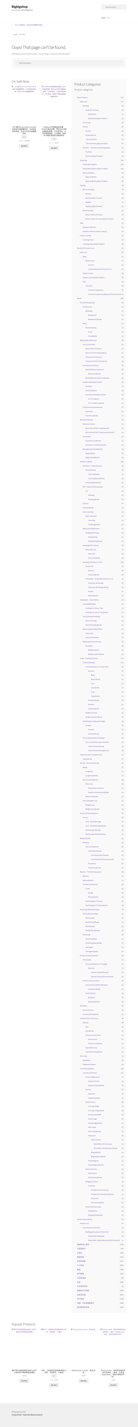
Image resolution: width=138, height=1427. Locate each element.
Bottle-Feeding (88, 189)
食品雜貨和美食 (83, 1307)
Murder (90, 893)
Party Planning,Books (93, 625)
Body (84, 256)
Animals (91, 671)
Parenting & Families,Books (95, 834)
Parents (91, 570)
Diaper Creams (88, 273)
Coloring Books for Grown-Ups (96, 667)
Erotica (88, 1089)
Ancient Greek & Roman (99, 972)
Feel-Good (92, 1127)
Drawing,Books (93, 499)
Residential (92, 315)
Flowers (88, 725)
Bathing (86, 106)
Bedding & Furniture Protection (97, 1232)
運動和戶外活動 (83, 1290)
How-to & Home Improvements (97, 742)
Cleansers (89, 286)
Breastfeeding (88, 210)
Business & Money (86, 420)
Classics (86, 503)
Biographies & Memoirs (88, 340)
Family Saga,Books (95, 1123)
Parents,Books (93, 575)
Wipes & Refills (90, 177)
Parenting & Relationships (89, 909)
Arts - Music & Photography (93, 487)
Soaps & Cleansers (92, 110)
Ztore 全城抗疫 (20, 25)
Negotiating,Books (92, 457)
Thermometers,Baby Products (96, 143)
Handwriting (92, 537)
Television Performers (93, 357)
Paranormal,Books (95, 1043)
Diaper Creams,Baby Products (94, 277)
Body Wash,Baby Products (97, 118)
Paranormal (92, 1039)
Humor (85, 817)
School (90, 591)
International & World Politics (96, 985)
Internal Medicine (91, 847)
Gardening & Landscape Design (94, 721)
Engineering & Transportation (91, 755)
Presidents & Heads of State (95, 395)
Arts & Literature (89, 344)
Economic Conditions (93, 441)
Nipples (88, 202)
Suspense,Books (94, 1098)
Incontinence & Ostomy (91, 1228)
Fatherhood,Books (92, 922)
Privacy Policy (17, 1414)
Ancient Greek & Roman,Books (102, 976)
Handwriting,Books (95, 541)
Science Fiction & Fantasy (89, 1018)
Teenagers (89, 947)
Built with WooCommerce (32, 1414)
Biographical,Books (98, 1156)
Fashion (91, 704)
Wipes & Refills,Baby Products (96, 181)
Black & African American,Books (97, 378)
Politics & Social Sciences (89, 955)
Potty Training (85, 235)
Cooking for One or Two (94, 608)
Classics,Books (88, 508)
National (91, 997)
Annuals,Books (93, 734)
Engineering (87, 759)
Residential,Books (95, 319)
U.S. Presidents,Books (96, 403)
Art (86, 491)
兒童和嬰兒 (81, 1248)
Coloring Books (94, 474)
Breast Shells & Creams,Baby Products (99, 219)
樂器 (79, 1269)
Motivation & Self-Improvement (97, 428)
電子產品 (80, 1299)
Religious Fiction (91, 1182)
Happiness (86, 1060)
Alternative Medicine (90, 780)
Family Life (89, 566)
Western (91, 968)
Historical (92, 1136)
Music (85, 323)
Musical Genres (90, 328)
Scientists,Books (91, 416)
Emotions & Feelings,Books (98, 587)
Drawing (91, 495)
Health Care (84, 1223)
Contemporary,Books (91, 1014)
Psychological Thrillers (94, 901)
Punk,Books (92, 336)
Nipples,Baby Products (93, 206)
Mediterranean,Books (96, 654)
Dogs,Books (95, 696)
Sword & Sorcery (91, 1048)
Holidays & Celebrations (100, 1190)
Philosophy (87, 960)
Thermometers (91, 139)
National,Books (94, 1002)
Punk (90, 332)
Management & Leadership (92, 449)
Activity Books (90, 470)
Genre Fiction (90, 1102)
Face (84, 282)
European (89, 646)
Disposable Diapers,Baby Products (95, 169)
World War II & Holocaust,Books (105, 1148)
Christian (91, 1186)
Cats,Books (95, 688)
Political (88, 386)
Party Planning (91, 621)
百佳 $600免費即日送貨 (34, 25)
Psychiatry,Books (94, 868)
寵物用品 (80, 1257)
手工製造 (80, 1265)
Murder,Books (93, 897)
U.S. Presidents (93, 399)
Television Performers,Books (96, 361)
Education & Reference (91, 528)
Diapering (83, 160)
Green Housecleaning (96, 746)
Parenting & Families (93, 830)
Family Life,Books (94, 1115)
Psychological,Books (96, 1165)
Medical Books (85, 838)
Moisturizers (90, 261)
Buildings (88, 311)
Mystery (86, 876)
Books (79, 298)
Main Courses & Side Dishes (92, 629)
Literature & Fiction (90, 1073)
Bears (93, 675)
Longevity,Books (91, 775)
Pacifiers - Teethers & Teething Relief (96, 148)
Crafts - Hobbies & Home (89, 658)
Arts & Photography (87, 302)
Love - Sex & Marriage (93, 821)
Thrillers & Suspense (90, 884)
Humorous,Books (97, 1202)
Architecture (87, 307)
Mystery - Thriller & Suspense (90, 872)
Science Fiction (93, 1081)
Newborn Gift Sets (89, 227)
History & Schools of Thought (96, 964)
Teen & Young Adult (87, 1068)
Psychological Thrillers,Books (96, 905)
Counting (91, 520)
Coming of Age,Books (96, 1110)
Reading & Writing (92, 533)
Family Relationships (90, 914)
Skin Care (83, 252)
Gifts (81, 223)
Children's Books (86, 462)
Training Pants (88, 240)
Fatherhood (89, 918)
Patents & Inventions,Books (98, 792)
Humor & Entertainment (89, 813)
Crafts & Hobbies (89, 662)
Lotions (91, 265)
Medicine (86, 842)
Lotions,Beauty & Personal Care (100, 269)
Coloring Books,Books (96, 478)
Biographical (95, 1152)
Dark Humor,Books (95, 1177)
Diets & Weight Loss (90, 801)
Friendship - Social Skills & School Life (99, 579)
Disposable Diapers (90, 164)
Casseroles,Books (92, 637)
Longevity (89, 771)
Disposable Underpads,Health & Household (104, 1240)
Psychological (93, 1161)
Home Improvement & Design (94, 738)
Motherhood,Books (92, 930)
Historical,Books (94, 374)
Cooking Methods (89, 604)
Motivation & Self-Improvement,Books (99, 432)
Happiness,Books (89, 1064)
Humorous (95, 1198)
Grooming (86, 122)
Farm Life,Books (94, 558)
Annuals (91, 729)
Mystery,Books (88, 880)
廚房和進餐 (81, 1261)
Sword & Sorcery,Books (93, 1052)
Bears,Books (95, 679)
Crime (87, 889)
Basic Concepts (91, 516)
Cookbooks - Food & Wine (89, 600)
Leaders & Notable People (92, 382)
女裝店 (79, 1253)
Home (15, 34)
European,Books (94, 989)
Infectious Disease (95, 851)
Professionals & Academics (92, 407)
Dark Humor (92, 1173)
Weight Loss (90, 805)
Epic (87, 1027)
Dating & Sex (92, 1211)
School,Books (93, 595)
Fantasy (85, 1022)
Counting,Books (94, 524)
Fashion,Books (93, 709)
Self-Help (83, 1056)
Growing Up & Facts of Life (92, 562)
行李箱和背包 (82, 1286)
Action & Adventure (92, 1077)
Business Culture (89, 424)
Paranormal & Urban (93, 1035)
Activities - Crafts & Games (92, 466)
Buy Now (24, 146)
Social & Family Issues (93, 1207)
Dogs (93, 692)
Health (85, 127)
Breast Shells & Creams (94, 215)
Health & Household (84, 1219)
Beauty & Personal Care (85, 248)
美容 (79, 1282)
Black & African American (94, 369)
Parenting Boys (91, 939)
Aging (85, 767)
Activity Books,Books (93, 482)
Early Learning (88, 512)
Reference (89, 784)
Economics (87, 436)
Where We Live (90, 549)
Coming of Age (93, 1106)
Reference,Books (91, 796)
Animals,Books (93, 700)
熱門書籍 (80, 1274)
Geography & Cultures (91, 545)
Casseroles (89, 633)
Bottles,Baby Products (93, 198)
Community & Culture (91, 365)
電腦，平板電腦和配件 (85, 1303)
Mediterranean (93, 650)
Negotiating (90, 453)
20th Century (96, 1140)
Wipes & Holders (89, 173)
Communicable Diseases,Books (102, 859)
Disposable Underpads (96, 1236)
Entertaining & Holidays (91, 616)
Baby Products (82, 97)
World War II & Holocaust (103, 1144)
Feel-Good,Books (94, 1131)
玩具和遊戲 (81, 1278)
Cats (92, 683)
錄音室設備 (81, 1295)
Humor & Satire (91, 1169)
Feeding (83, 185)
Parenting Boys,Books (93, 943)
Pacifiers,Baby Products (94, 156)
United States (90, 993)
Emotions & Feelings (96, 583)
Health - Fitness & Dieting (89, 763)
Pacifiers (88, 152)
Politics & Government (91, 981)
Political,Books (91, 390)
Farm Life (91, 554)
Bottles (88, 194)
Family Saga (92, 1119)
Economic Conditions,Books (95, 445)
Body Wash (92, 114)
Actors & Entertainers (93, 348)
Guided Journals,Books (93, 717)
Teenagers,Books (91, 951)
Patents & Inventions (96, 788)
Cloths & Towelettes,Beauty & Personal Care (104, 294)
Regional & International (92, 642)
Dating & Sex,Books (95, 1215)
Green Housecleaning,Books (98, 750)
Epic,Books (89, 1031)
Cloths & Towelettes (95, 290)
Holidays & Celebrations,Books (102, 1194)
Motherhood (90, 926)
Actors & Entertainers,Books (96, 353)
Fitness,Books (90, 135)
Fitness (88, 131)
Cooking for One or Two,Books (96, 612)
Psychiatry (92, 863)
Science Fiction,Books (96, 1085)
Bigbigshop (20, 6)
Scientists (89, 411)
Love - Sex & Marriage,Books (95, 826)
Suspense (91, 1094)
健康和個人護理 (83, 1244)
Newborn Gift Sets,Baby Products (95, 231)
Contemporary (88, 1010)
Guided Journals (91, 713)
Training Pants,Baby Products (94, 244)
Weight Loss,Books (92, 809)
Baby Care (83, 101)
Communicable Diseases (100, 855)
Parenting (86, 935)
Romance (83, 1006)
